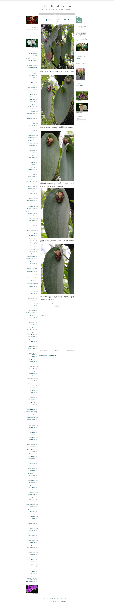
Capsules (34, 123)
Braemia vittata (33, 109)
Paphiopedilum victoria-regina (30, 423)
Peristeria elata (33, 430)
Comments (80, 120)
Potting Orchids (32, 489)
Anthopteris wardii (32, 102)
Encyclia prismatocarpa (31, 227)
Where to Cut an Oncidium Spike (31, 58)
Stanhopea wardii (32, 545)
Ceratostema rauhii (32, 143)
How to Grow (33, 276)
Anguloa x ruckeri (32, 101)
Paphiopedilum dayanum (31, 414)
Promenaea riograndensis (31, 490)
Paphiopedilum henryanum (31, 417)
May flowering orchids (31, 348)
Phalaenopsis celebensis (31, 447)
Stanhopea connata (32, 521)
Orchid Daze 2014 (32, 392)
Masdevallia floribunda (31, 332)
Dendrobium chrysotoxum (31, 189)
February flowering (32, 235)
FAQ (34, 233)
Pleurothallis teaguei (32, 477)
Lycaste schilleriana (32, 319)
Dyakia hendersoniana (31, 220)
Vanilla (34, 569)
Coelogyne (33, 155)
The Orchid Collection (80, 60)
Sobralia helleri (33, 514)
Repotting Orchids (32, 492)
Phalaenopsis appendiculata (31, 444)
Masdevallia (33, 331)
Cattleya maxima (32, 133)
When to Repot (34, 55)
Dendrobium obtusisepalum (31, 200)
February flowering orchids (31, 236)
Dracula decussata (32, 218)
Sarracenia (33, 497)
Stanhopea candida (32, 519)
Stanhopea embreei (32, 525)
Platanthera (33, 459)
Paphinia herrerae (32, 406)
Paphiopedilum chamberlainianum (31, 411)
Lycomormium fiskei (32, 322)
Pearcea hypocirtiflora (32, 427)
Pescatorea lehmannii (32, 437)
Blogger (68, 598)
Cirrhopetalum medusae (31, 150)
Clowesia (34, 152)
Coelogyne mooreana (32, 159)
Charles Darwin (32, 147)
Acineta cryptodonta (32, 78)
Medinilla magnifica (32, 349)
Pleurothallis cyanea (32, 470)
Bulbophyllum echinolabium (31, 114)
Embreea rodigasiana (32, 223)
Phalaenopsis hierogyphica (31, 449)
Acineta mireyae (32, 80)
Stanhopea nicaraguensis (31, 537)
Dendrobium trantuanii (31, 210)
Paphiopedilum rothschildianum (32, 420)
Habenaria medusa (32, 263)
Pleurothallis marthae (32, 475)
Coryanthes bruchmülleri (31, 167)
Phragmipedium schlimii (31, 458)
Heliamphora (33, 266)
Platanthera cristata (32, 463)
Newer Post (43, 350)
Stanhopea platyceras (32, 540)
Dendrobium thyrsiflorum (31, 208)
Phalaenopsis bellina (32, 446)
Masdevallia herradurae (31, 334)
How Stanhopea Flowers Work (32, 65)
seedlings (34, 501)
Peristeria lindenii (32, 434)
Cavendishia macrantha (31, 137)
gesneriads (33, 247)
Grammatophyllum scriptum (31, 256)
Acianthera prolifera (32, 75)
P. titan (56, 297)
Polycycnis (33, 483)
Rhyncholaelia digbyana (31, 494)
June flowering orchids (31, 301)
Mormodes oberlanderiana (31, 363)
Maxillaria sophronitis (32, 344)
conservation (33, 162)
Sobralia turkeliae (32, 516)
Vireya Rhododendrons (31, 574)
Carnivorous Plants (32, 125)
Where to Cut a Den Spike (32, 60)
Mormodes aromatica (32, 359)
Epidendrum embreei (32, 228)
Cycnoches (33, 174)
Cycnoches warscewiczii (31, 176)
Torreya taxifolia (32, 559)
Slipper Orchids (32, 506)
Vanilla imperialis (32, 571)
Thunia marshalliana (32, 557)
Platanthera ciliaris (32, 461)
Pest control (33, 441)
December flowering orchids (30, 181)
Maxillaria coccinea (32, 339)
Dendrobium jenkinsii (32, 195)
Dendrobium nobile (32, 198)
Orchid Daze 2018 (32, 397)
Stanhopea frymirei (32, 530)
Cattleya (34, 130)
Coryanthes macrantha (31, 169)
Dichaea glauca (33, 215)
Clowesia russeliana (32, 153)
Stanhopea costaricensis (31, 523)
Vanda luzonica (33, 568)
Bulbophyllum (33, 111)
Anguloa (34, 89)
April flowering (33, 104)
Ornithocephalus (32, 400)
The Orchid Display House (81, 61)
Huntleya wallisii (32, 289)
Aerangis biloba (32, 82)
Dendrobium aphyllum (31, 186)
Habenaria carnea (32, 261)
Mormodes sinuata (32, 364)
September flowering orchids (30, 504)
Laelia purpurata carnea (31, 310)
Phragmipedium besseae (31, 453)
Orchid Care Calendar (32, 387)
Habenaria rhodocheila (31, 265)
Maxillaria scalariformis (31, 343)
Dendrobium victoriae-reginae (30, 211)
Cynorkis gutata (32, 177)
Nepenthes (33, 371)
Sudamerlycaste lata (32, 554)
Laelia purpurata (32, 308)
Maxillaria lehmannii (32, 341)
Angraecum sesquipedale (31, 87)
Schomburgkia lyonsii (32, 499)
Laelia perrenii (33, 307)
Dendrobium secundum (31, 204)
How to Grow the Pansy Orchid (32, 283)
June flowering (33, 300)
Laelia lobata (33, 305)
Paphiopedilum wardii (32, 425)
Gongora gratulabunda (31, 253)
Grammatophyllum (32, 254)
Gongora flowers (32, 251)
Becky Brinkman (80, 85)
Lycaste (34, 317)
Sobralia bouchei (32, 511)
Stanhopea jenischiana (32, 535)
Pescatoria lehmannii (32, 439)
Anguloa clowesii (32, 92)
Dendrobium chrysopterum (31, 188)
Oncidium (33, 382)
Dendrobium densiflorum (31, 191)
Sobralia (34, 507)
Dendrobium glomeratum (31, 193)
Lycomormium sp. (32, 324)
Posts (79, 118)
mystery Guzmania (32, 366)
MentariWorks (65, 599)
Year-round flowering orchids (30, 581)
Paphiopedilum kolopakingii (31, 419)
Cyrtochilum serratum (32, 179)
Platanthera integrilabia (31, 465)
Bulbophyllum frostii (32, 116)
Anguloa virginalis (32, 99)
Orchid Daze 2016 (32, 395)
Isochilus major (33, 293)
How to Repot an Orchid (33, 53)
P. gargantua (46, 297)
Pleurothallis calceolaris (31, 468)
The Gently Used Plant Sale (31, 556)
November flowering (32, 373)
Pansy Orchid (33, 402)
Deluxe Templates (63, 601)
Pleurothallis (33, 466)
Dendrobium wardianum (31, 213)
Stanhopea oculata (32, 538)
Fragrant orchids (32, 240)
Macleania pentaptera (32, 325)
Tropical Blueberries (32, 562)
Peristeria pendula (32, 435)
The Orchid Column (57, 6)
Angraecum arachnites (31, 85)
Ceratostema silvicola (32, 145)
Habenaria (33, 259)
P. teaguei (51, 297)
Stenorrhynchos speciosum (31, 547)
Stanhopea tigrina (32, 544)
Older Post (70, 350)
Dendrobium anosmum (31, 184)
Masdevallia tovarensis (31, 336)
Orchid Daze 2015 (32, 394)
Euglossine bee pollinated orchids (31, 230)
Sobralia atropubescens (31, 509)
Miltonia (34, 351)
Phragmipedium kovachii (31, 456)
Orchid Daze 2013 (32, 390)
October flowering (32, 376)
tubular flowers (33, 564)
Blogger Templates (51, 601)
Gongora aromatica (32, 249)
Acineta (34, 77)
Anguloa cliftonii (32, 90)
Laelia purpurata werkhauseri (30, 312)
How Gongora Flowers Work (32, 68)
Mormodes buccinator (32, 361)
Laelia (34, 303)
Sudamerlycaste (33, 549)
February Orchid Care (32, 238)
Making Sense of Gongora (32, 67)
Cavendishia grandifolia (31, 135)
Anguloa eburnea (32, 94)
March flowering (32, 327)
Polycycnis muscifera (32, 487)
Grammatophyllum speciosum (30, 258)
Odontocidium (33, 380)
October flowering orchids (31, 378)
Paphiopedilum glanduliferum (30, 415)
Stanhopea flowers (32, 528)
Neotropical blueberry (32, 370)
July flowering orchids (31, 298)
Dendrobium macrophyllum (31, 196)
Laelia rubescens (32, 313)
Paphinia (34, 404)
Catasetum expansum (32, 128)
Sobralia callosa (33, 513)
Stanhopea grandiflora (32, 532)
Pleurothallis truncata (32, 482)
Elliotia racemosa (32, 222)
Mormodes (33, 357)
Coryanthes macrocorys (31, 171)
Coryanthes (33, 164)
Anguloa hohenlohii (32, 96)
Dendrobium (33, 183)
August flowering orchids (31, 108)
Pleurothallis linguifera (31, 473)
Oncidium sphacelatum (31, 383)
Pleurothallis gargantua (31, 471)
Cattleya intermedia (32, 132)
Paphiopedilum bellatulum (31, 409)
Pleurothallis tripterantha (31, 480)
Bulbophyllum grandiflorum (31, 118)
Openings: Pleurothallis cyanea (57, 19)
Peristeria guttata (32, 432)
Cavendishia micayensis (31, 138)
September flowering (32, 502)
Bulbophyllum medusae (31, 120)
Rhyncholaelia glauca (32, 495)
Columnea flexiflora (32, 160)
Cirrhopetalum (33, 148)
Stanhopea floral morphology (30, 526)
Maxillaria (33, 337)
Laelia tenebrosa (32, 315)
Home (56, 350)
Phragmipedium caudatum (31, 454)
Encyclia (34, 225)
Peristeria (34, 429)
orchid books (33, 385)
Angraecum (33, 84)
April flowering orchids (31, 106)
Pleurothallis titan (32, 478)
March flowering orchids (31, 329)
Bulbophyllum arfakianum (31, 113)
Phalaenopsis (33, 442)
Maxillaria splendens (32, 346)
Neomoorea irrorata (32, 368)
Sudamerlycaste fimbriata (31, 552)
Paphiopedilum (33, 407)
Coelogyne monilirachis (31, 157)
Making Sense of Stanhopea (32, 63)
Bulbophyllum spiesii (32, 121)
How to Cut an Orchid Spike (32, 56)
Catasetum (33, 126)
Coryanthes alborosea (32, 165)
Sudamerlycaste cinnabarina (31, 550)
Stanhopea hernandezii (31, 533)
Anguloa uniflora (32, 97)
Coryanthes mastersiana (31, 172)
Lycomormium (33, 320)
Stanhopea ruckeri (32, 542)
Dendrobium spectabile (31, 206)
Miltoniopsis (33, 356)
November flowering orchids (30, 375)
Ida (34, 291)
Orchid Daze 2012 (32, 388)
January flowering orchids (31, 295)
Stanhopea (33, 518)
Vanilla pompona (32, 573)
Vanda (34, 566)
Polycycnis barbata (32, 485)
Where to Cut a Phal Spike (32, 62)
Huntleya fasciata (32, 288)
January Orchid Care (32, 296)
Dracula (34, 216)
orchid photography (32, 399)
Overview (79, 58)
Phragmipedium (32, 451)
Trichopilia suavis (32, 561)
